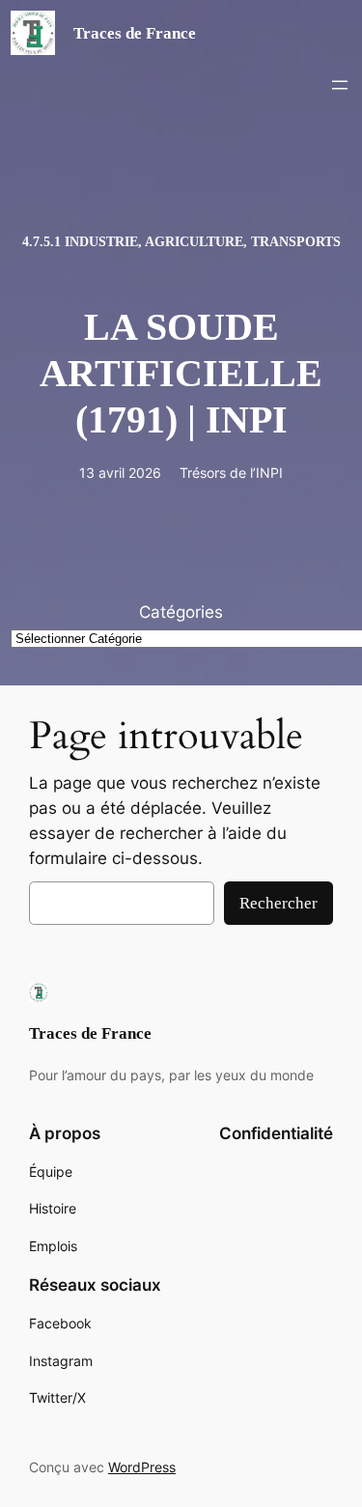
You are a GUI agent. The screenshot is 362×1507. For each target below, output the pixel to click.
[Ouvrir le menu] (339, 85)
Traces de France (134, 33)
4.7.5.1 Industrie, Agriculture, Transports (181, 241)
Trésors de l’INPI (231, 472)
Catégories (181, 612)
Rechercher (278, 903)
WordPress (142, 1467)
